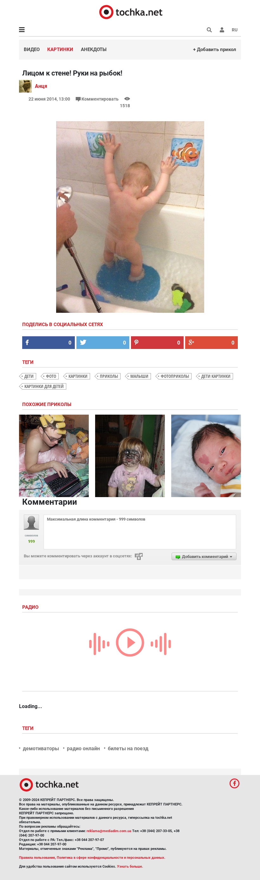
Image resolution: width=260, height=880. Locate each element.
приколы (109, 376)
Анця (41, 86)
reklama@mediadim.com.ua (109, 831)
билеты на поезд (128, 748)
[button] (222, 30)
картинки (78, 376)
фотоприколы (175, 376)
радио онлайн (83, 748)
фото (51, 376)
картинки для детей (44, 386)
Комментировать (100, 99)
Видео (32, 49)
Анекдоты (94, 49)
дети (29, 376)
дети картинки (216, 376)
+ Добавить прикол (214, 49)
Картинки (60, 49)
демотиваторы (41, 748)
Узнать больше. (130, 866)
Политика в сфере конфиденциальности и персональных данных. (111, 858)
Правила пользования (37, 858)
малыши (139, 376)
